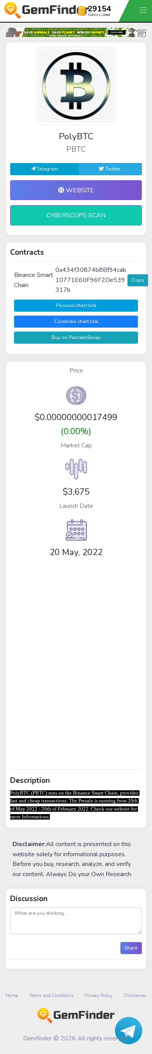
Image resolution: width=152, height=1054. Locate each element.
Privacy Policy (99, 995)
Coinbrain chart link (76, 321)
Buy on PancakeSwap (76, 337)
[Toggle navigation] (144, 10)
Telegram (46, 168)
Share (131, 947)
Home (12, 995)
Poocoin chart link (76, 305)
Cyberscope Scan (76, 215)
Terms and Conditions (51, 995)
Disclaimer (135, 995)
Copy (138, 280)
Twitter (112, 168)
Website (79, 190)
